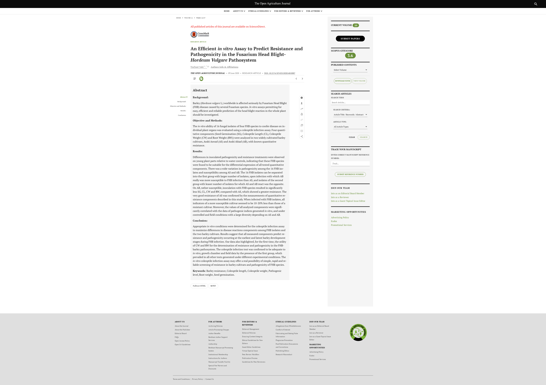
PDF (214, 286)
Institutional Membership (218, 354)
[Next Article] (302, 78)
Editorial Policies (249, 333)
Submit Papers (350, 38)
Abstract (183, 97)
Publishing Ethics (282, 351)
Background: (181, 102)
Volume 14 (188, 18)
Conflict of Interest (283, 330)
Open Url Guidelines (182, 344)
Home (227, 11)
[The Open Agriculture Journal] (358, 332)
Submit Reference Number (350, 174)
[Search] (535, 4)
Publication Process (249, 358)
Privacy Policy (197, 379)
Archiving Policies (215, 326)
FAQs (177, 337)
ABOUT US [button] (238, 11)
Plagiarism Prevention (284, 340)
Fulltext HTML (199, 286)
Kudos (334, 221)
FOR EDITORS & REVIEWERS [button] (287, 11)
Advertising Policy (340, 217)
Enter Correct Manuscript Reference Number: (350, 156)
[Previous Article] (296, 78)
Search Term (337, 98)
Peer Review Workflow (250, 354)
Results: (183, 111)
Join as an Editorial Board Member (347, 193)
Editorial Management (250, 329)
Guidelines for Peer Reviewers (253, 362)
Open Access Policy (182, 341)
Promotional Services (341, 225)
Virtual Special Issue (250, 351)
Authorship (212, 344)
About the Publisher (182, 330)
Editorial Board (181, 333)
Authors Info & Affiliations (224, 66)
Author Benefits (214, 333)
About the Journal (181, 326)
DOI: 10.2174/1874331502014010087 (279, 73)
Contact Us (209, 379)
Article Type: (340, 122)
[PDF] (201, 78)
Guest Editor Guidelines (251, 347)
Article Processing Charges (218, 330)
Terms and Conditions (181, 379)
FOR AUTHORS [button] (313, 11)
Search (363, 137)
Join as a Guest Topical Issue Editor (348, 200)
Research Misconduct (284, 354)
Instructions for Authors (217, 358)
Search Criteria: (341, 110)
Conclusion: (182, 115)
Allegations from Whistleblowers (288, 326)
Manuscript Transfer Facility (219, 362)
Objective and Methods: (178, 106)
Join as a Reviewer (340, 197)
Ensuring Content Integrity (252, 336)
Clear (352, 137)
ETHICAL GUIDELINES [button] (258, 11)
